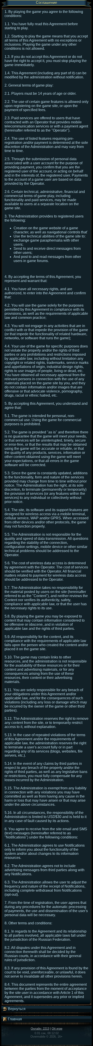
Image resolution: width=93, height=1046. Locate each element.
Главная (14, 1019)
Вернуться (16, 1009)
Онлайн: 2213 (40, 1028)
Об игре (57, 1028)
